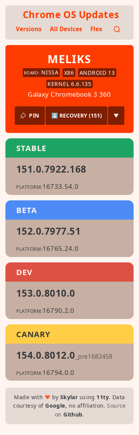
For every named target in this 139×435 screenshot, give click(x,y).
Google (55, 405)
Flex (96, 29)
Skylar (69, 397)
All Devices (66, 29)
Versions (29, 29)
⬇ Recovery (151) (76, 115)
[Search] (117, 29)
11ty (103, 397)
